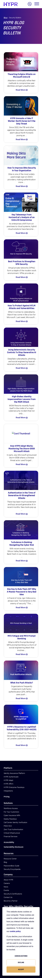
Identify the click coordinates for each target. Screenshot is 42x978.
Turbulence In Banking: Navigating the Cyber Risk (21, 543)
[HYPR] (11, 4)
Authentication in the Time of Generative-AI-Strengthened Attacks (21, 495)
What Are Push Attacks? (21, 682)
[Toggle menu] (37, 4)
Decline (21, 962)
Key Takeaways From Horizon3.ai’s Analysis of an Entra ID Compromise (22, 217)
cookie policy (15, 931)
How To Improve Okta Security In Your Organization (21, 169)
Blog (5, 18)
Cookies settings (21, 956)
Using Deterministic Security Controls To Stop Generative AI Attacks (21, 352)
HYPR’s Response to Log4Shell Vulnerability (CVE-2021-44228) (21, 728)
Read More (21, 90)
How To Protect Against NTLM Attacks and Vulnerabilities (21, 307)
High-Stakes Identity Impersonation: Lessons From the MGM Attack (22, 399)
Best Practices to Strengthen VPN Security (21, 263)
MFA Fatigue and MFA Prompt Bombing (22, 637)
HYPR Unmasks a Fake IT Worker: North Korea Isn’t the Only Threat (21, 121)
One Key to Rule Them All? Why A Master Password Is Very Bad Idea (21, 592)
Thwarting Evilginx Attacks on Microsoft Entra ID (21, 75)
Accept (21, 969)
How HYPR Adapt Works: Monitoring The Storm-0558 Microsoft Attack (22, 448)
